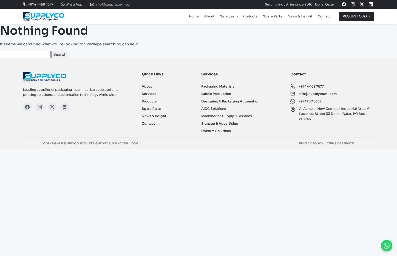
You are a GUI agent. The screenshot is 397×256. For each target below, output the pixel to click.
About (209, 16)
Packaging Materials (217, 86)
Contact (324, 16)
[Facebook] (27, 107)
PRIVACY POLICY (311, 143)
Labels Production (216, 94)
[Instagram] (39, 107)
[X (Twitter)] (52, 107)
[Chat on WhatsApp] (386, 245)
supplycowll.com (123, 143)
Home (194, 16)
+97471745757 (310, 101)
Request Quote (357, 16)
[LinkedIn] (64, 107)
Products (250, 16)
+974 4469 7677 (311, 86)
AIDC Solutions (213, 109)
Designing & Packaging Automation (230, 101)
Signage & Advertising (219, 123)
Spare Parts (272, 16)
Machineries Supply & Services (226, 116)
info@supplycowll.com (113, 4)
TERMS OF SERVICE (340, 143)
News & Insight (300, 16)
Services (227, 16)
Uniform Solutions (216, 131)
